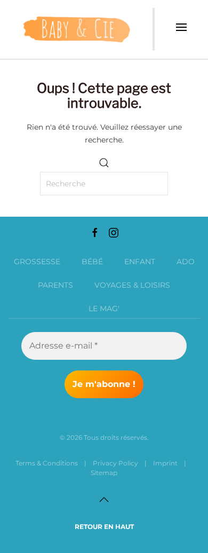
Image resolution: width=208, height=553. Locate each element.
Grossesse (37, 261)
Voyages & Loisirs (132, 285)
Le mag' (104, 308)
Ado (186, 261)
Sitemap (104, 473)
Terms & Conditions (46, 463)
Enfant (139, 261)
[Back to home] (76, 29)
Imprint (165, 463)
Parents (55, 285)
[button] (181, 29)
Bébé (92, 261)
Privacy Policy (115, 463)
